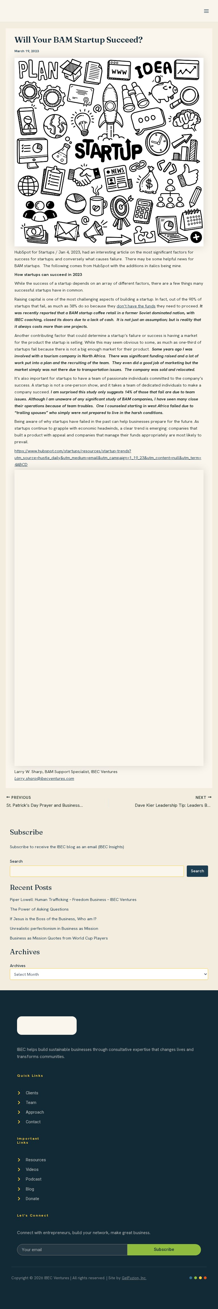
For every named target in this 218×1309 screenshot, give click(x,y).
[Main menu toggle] (206, 11)
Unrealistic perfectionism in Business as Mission (54, 928)
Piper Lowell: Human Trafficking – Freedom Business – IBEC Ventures (73, 899)
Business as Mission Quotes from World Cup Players (59, 938)
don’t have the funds (136, 306)
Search (16, 861)
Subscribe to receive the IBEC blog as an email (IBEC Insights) (67, 846)
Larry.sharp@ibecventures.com (44, 778)
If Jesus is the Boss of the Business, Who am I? (53, 918)
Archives (18, 965)
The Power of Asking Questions (39, 909)
